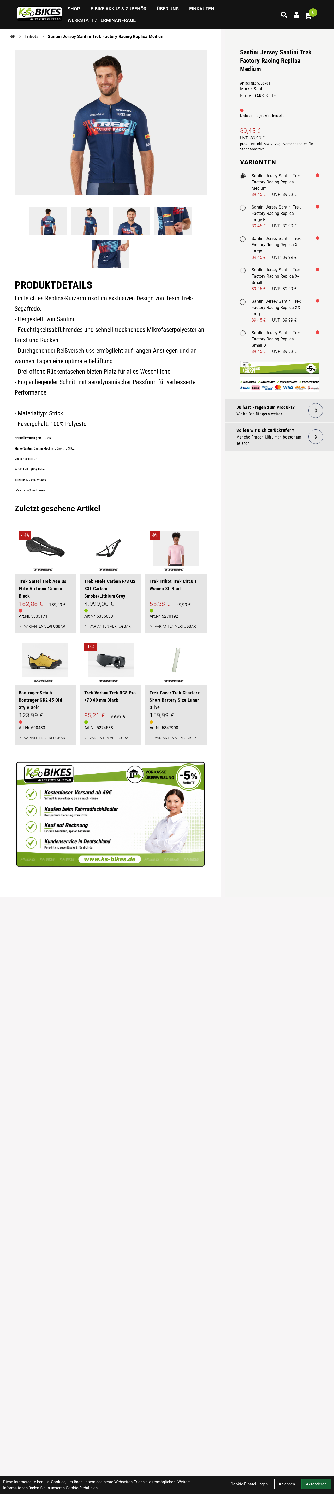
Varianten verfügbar (44, 626)
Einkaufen (201, 9)
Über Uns (168, 9)
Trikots (31, 36)
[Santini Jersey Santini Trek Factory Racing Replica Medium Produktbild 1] (48, 221)
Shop (74, 9)
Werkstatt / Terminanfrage (102, 20)
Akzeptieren (316, 1484)
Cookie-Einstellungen (249, 1484)
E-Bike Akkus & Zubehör (118, 9)
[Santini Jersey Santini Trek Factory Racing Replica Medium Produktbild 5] (110, 254)
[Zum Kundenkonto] (296, 14)
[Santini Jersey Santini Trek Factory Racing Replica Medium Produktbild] (111, 122)
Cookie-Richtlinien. (82, 1488)
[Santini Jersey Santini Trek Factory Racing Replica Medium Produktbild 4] (173, 221)
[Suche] (284, 14)
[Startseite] (12, 36)
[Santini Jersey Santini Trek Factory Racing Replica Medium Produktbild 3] (131, 221)
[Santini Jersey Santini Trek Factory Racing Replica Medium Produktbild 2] (90, 221)
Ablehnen (287, 1484)
